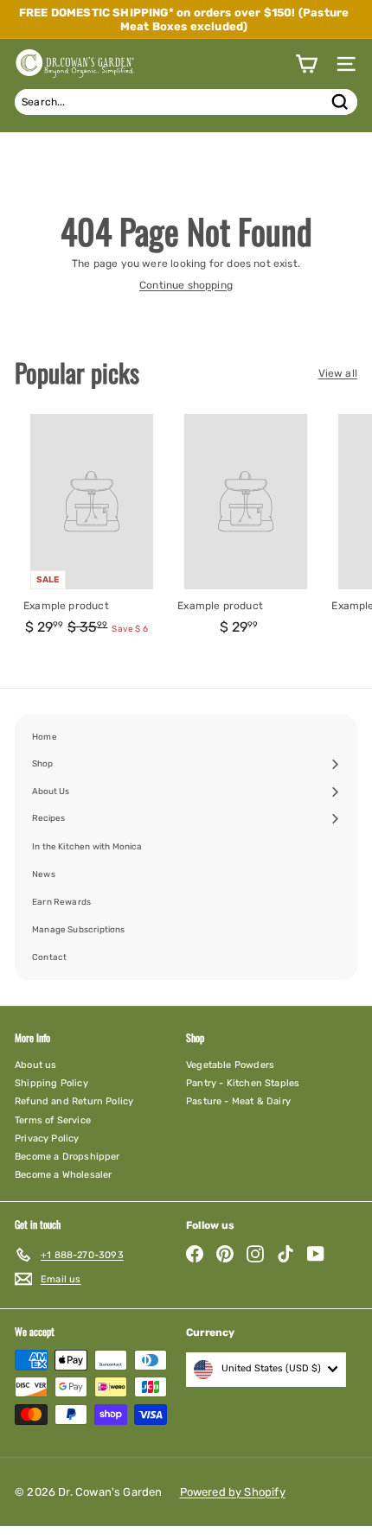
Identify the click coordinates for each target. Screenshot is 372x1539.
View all (337, 373)
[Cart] (306, 64)
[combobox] (186, 102)
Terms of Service (53, 1120)
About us (35, 1065)
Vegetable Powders (230, 1065)
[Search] (340, 102)
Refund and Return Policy (74, 1101)
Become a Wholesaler (63, 1174)
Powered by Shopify (232, 1491)
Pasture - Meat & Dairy (238, 1101)
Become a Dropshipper (67, 1156)
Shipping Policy (51, 1083)
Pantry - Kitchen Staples (242, 1083)
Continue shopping (186, 285)
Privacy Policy (47, 1138)
